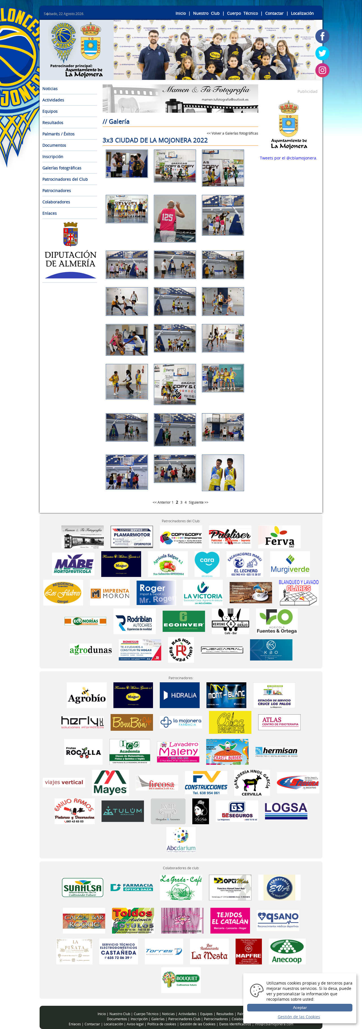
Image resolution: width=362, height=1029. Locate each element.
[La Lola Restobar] (201, 810)
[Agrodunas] (91, 649)
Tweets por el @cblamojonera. (288, 158)
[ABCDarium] (180, 839)
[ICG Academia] (130, 751)
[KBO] (271, 649)
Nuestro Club (206, 13)
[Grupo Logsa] (286, 810)
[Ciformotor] (132, 536)
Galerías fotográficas (61, 168)
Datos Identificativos (235, 1024)
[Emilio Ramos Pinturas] (75, 810)
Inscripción (52, 156)
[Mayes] (111, 782)
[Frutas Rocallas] (84, 751)
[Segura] (298, 782)
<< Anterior (162, 502)
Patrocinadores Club (184, 1019)
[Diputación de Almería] (70, 277)
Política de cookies (161, 1024)
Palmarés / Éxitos (58, 134)
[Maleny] (178, 751)
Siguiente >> (198, 502)
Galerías (158, 1019)
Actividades (53, 100)
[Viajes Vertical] (64, 782)
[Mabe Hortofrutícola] (73, 563)
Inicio (181, 13)
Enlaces (49, 213)
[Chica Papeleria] (230, 722)
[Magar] (121, 563)
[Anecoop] (287, 951)
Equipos (50, 111)
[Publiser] (230, 536)
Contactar (274, 13)
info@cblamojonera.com (274, 1024)
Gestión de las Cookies (198, 1024)
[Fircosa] (157, 782)
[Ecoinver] (184, 620)
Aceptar (300, 1007)
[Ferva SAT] (279, 536)
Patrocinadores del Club (65, 179)
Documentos (54, 145)
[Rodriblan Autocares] (135, 620)
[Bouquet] (181, 979)
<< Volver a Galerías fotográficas (232, 133)
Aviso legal (135, 1024)
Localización (302, 13)
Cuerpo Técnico (242, 13)
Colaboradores (56, 201)
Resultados (52, 122)
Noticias (50, 88)
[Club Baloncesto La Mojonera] (76, 74)
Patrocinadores (56, 190)
